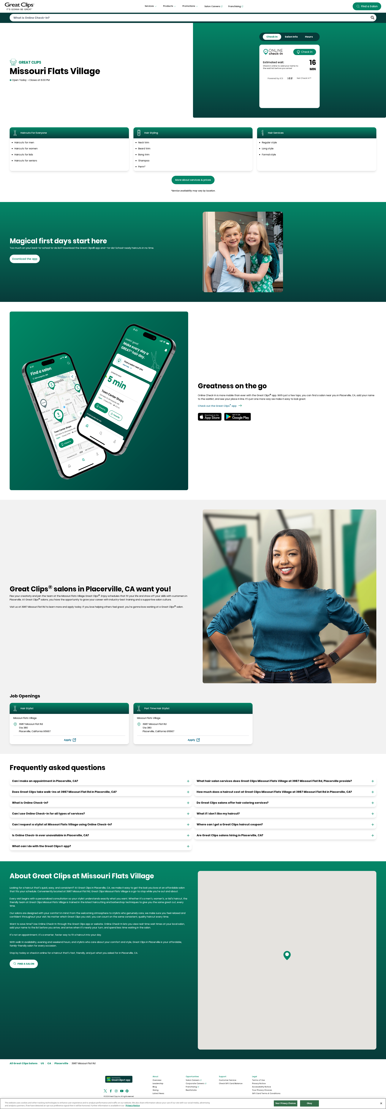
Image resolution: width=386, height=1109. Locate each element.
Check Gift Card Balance (230, 1083)
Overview (157, 1080)
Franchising (191, 1086)
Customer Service (227, 1080)
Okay (309, 1103)
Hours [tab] (309, 36)
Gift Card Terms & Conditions (266, 1093)
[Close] (381, 1103)
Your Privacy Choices (262, 1090)
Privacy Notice (259, 1083)
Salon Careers (192, 1080)
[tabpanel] (289, 76)
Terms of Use (258, 1080)
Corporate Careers (195, 1083)
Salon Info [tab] (291, 36)
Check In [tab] (272, 36)
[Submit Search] (372, 17)
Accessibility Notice (261, 1086)
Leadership (158, 1083)
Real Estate (191, 1090)
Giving (155, 1090)
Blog (155, 1086)
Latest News (158, 1093)
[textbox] (100, 241)
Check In (306, 52)
